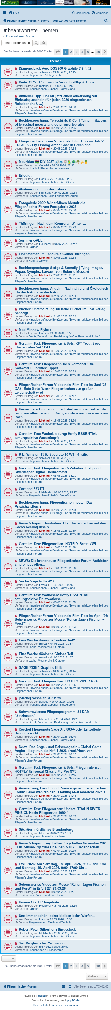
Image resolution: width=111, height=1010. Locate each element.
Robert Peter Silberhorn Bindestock (47, 929)
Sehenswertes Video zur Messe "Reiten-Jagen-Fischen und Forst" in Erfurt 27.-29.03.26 (60, 886)
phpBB (42, 995)
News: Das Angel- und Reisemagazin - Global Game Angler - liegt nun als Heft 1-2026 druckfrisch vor (58, 749)
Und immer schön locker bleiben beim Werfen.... (58, 916)
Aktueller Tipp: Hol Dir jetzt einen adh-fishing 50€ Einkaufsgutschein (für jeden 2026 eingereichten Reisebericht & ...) (56, 100)
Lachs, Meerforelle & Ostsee (47, 646)
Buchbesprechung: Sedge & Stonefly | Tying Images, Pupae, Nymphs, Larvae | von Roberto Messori (59, 270)
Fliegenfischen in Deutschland (47, 836)
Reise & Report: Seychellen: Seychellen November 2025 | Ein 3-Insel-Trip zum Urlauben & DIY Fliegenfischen (61, 845)
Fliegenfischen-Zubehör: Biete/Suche (52, 88)
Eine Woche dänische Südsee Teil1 (47, 654)
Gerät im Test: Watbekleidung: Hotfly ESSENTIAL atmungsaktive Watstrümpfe (56, 436)
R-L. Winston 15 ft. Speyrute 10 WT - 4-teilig (53, 454)
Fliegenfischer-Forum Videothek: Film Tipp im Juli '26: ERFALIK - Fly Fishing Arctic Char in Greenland (60, 143)
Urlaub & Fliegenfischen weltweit (49, 168)
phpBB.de (73, 1000)
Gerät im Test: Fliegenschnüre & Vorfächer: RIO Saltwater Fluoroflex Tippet (54, 366)
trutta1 (43, 643)
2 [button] (71, 51)
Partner (33, 246)
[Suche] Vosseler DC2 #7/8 (40, 698)
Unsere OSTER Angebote (39, 902)
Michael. (44, 107)
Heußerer (45, 243)
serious (44, 701)
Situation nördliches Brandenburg (46, 830)
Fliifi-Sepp (45, 192)
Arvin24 (44, 165)
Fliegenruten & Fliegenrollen (46, 75)
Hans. (43, 179)
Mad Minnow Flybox (35, 330)
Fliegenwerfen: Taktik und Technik (50, 922)
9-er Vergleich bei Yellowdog (42, 943)
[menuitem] (14, 13)
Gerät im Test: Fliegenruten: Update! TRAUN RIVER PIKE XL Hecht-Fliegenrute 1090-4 (57, 811)
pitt (41, 946)
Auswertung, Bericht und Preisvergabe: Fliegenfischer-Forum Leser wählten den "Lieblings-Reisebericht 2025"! (60, 790)
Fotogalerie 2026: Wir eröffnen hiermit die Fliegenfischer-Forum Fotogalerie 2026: (50, 205)
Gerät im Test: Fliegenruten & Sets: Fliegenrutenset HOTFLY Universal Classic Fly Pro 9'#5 (57, 769)
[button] (57, 52)
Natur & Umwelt (38, 260)
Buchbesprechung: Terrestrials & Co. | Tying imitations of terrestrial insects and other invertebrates (61, 122)
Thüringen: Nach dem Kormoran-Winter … (52, 224)
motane (44, 85)
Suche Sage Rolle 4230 (37, 581)
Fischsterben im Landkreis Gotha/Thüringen (54, 254)
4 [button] (82, 51)
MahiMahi (45, 492)
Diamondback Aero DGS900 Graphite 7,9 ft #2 (55, 69)
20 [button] (98, 51)
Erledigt (25, 175)
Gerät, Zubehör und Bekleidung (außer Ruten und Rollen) (64, 336)
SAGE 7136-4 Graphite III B (40, 668)
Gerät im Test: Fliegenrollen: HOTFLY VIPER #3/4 (58, 681)
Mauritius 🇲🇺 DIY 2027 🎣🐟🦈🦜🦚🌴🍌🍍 (53, 162)
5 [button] (88, 51)
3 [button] (76, 51)
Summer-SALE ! (32, 240)
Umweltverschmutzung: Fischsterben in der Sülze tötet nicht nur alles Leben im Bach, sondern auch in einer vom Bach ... (61, 413)
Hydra (43, 584)
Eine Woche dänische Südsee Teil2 (47, 640)
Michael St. (46, 719)
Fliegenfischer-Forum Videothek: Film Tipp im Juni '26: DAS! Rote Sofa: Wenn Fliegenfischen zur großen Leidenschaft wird (61, 388)
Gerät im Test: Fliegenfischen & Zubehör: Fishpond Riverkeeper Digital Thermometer (58, 470)
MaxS (42, 833)
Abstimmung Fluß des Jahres (42, 189)
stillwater (44, 72)
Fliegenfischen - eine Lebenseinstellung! (53, 195)
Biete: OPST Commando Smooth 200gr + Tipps (56, 82)
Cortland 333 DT (31, 489)
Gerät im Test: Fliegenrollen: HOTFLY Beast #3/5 (57, 544)
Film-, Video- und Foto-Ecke (46, 895)
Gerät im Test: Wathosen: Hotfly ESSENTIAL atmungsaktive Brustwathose (52, 597)
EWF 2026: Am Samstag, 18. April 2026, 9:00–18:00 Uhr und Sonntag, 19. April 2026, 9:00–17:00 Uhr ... (60, 866)
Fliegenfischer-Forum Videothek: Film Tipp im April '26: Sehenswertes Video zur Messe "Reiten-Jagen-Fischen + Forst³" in (61, 619)
